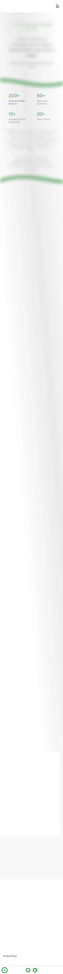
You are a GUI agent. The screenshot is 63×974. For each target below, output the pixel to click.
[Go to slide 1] (25, 260)
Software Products (13, 927)
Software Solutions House (17, 916)
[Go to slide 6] (37, 260)
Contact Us (53, 907)
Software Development (15, 921)
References (38, 907)
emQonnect (22, 907)
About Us (8, 907)
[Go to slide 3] (30, 260)
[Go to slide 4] (32, 260)
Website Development (14, 946)
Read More (14, 246)
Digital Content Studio (14, 941)
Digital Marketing (11, 953)
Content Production (13, 959)
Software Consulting (13, 933)
